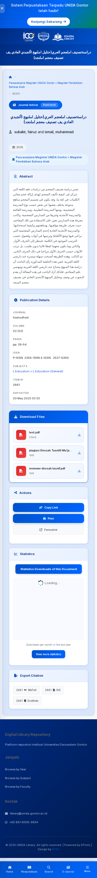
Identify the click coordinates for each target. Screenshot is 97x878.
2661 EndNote (27, 700)
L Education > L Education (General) (38, 371)
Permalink (50, 530)
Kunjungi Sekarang (46, 22)
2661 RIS (52, 689)
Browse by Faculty (17, 786)
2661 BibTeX (26, 689)
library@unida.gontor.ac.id (28, 813)
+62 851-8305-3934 (23, 822)
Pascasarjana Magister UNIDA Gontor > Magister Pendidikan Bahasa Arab (49, 159)
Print (51, 518)
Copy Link (51, 507)
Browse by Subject (18, 778)
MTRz (55, 849)
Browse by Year (15, 769)
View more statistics (48, 654)
